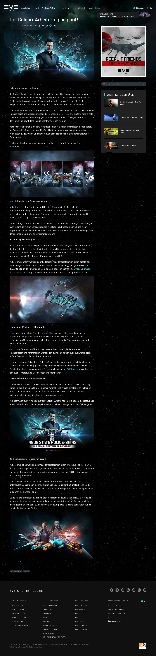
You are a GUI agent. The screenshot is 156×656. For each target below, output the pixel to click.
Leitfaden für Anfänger (18, 621)
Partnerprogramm (49, 633)
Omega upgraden (82, 268)
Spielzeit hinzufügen (17, 613)
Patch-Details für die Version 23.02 (130, 131)
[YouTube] (122, 590)
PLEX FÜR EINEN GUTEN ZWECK (54, 637)
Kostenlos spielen (16, 605)
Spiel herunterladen (17, 609)
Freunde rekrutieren (50, 625)
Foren (44, 617)
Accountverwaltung (49, 605)
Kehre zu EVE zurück (50, 629)
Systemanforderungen (18, 617)
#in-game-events (16, 571)
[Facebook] (111, 590)
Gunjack (78, 613)
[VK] (144, 590)
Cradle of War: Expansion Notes (131, 117)
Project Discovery (81, 629)
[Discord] (133, 590)
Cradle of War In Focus (128, 145)
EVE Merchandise (81, 625)
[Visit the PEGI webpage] (142, 646)
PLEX (12, 391)
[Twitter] (117, 590)
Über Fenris (112, 605)
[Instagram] (139, 590)
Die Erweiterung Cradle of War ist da (131, 103)
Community (46, 613)
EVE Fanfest (79, 621)
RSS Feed (112, 617)
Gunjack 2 (79, 617)
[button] (138, 7)
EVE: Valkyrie (80, 609)
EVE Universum (74, 369)
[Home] (11, 10)
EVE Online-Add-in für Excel (20, 625)
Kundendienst (47, 609)
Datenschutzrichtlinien (116, 613)
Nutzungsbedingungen (116, 609)
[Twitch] (128, 590)
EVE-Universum (81, 605)
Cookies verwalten (114, 621)
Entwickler (46, 621)
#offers (26, 571)
